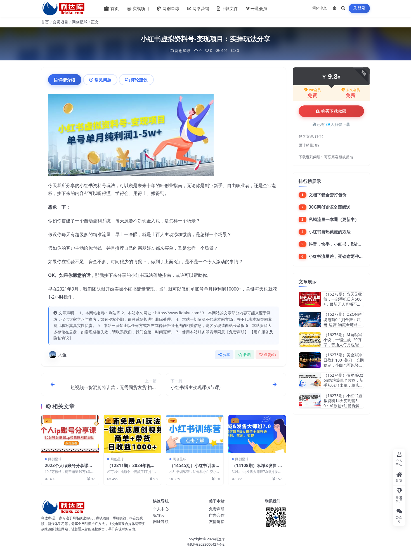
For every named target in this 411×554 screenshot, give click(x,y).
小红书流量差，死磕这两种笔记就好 (342, 256)
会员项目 (60, 22)
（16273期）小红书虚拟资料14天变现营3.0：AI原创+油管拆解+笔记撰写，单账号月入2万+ (342, 406)
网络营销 (200, 8)
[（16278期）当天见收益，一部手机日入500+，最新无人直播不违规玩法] (310, 299)
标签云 (159, 515)
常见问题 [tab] (103, 79)
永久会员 (353, 90)
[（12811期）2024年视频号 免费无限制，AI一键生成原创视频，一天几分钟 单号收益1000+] (132, 434)
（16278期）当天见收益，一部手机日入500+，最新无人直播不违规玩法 (342, 301)
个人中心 (161, 508)
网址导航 (161, 521)
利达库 (220, 539)
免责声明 (217, 508)
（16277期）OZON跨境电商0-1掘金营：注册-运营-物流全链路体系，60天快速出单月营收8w (343, 324)
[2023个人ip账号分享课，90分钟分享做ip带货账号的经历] (70, 434)
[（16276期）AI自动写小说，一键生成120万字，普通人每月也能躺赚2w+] (310, 340)
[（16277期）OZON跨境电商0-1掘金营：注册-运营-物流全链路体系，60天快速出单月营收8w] (310, 319)
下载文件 (229, 8)
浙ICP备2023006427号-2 (205, 544)
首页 (114, 8)
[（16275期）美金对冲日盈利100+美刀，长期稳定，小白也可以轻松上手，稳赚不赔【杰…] (310, 360)
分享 (226, 355)
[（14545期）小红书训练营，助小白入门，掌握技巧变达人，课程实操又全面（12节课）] (194, 434)
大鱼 (62, 354)
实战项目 (141, 8)
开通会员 (259, 8)
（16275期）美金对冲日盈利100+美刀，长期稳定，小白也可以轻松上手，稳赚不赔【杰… (343, 362)
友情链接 (217, 521)
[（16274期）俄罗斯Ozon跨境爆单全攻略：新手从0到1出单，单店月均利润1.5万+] (310, 380)
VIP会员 (315, 90)
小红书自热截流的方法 (330, 231)
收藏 (247, 355)
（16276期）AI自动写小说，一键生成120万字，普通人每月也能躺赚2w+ (343, 342)
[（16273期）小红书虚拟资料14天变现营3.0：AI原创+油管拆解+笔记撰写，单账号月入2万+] (310, 401)
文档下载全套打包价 (327, 194)
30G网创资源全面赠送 (329, 207)
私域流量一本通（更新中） (334, 219)
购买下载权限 (334, 111)
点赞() (270, 355)
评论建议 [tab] (139, 79)
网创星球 (170, 8)
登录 (362, 8)
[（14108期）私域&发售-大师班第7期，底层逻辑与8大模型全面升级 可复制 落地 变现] (257, 434)
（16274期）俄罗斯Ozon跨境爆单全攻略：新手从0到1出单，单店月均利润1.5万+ (343, 383)
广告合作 (217, 515)
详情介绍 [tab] (66, 79)
